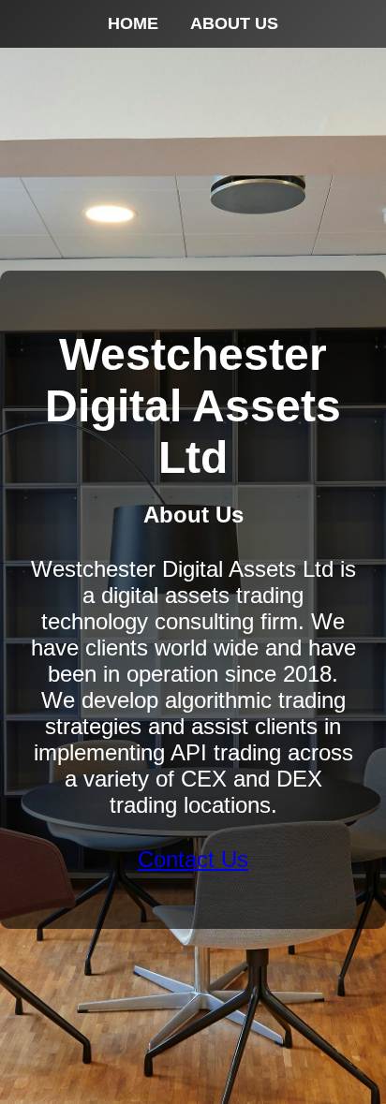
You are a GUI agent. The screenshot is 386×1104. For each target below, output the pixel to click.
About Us (234, 23)
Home (133, 23)
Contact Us (193, 859)
